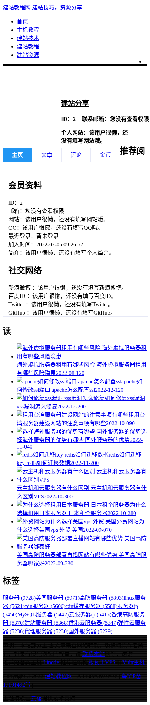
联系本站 (93, 654)
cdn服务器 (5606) (44, 606)
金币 (105, 155)
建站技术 (28, 38)
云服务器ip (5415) (90, 615)
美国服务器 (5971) (58, 598)
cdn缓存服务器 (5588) (91, 606)
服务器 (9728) (19, 598)
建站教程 (28, 46)
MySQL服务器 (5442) (43, 615)
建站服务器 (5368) (46, 623)
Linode (51, 662)
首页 (22, 21)
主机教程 (28, 30)
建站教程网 (59, 676)
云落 (36, 699)
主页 (17, 155)
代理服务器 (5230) (46, 631)
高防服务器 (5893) (101, 598)
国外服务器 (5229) (90, 631)
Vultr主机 (133, 662)
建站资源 (28, 55)
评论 (76, 155)
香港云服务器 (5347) (93, 623)
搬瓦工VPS (101, 662)
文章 (46, 155)
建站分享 (75, 103)
